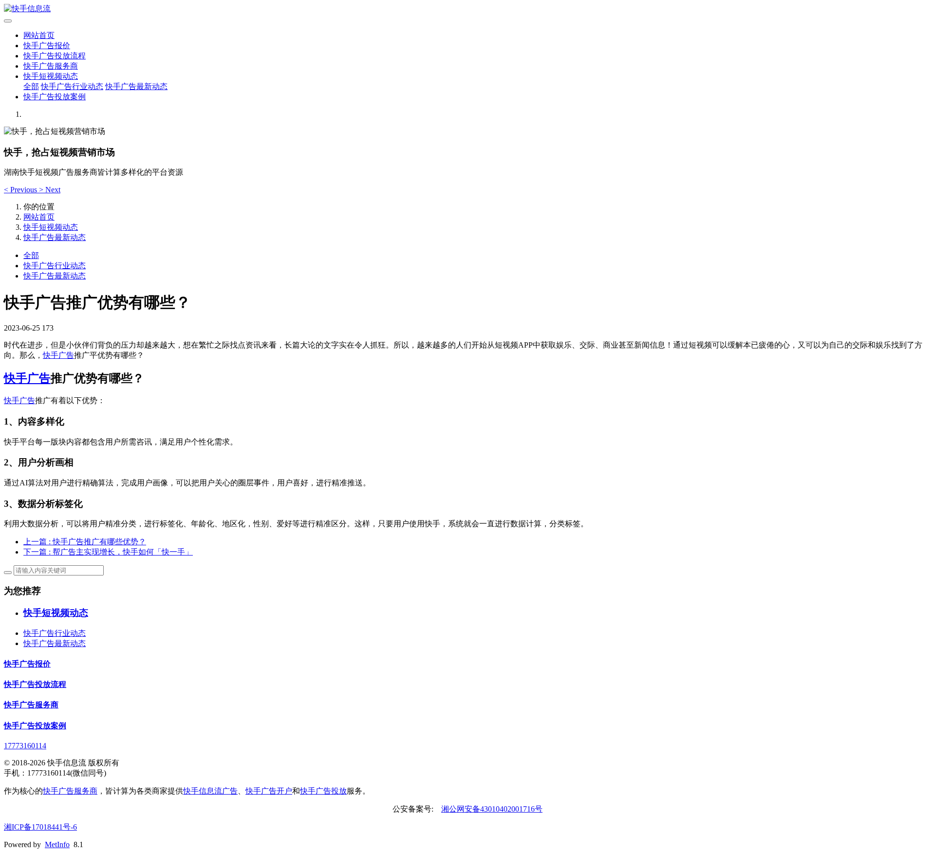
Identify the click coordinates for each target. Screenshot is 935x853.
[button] (21, 189)
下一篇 (108, 552)
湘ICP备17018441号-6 (40, 827)
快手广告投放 (323, 791)
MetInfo (57, 844)
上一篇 (84, 542)
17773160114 (25, 746)
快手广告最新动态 (136, 86)
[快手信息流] (467, 9)
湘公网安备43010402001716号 (491, 809)
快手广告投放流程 (54, 56)
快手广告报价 (46, 45)
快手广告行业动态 (72, 86)
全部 (31, 86)
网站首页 (39, 35)
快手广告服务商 (50, 66)
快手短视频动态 (50, 76)
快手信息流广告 (210, 791)
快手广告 (58, 355)
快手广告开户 (268, 791)
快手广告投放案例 (54, 97)
